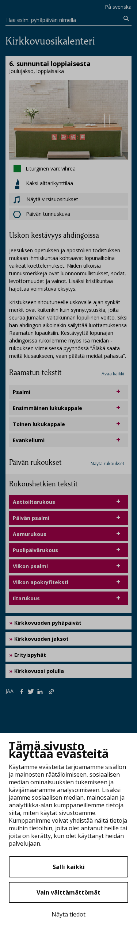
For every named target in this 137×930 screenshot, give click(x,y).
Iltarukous (26, 598)
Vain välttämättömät (68, 892)
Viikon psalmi (30, 566)
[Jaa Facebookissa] (23, 691)
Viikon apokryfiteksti (40, 582)
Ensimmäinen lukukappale (47, 408)
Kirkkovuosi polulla (39, 670)
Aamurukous (29, 534)
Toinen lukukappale (39, 424)
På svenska (118, 6)
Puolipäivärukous (35, 550)
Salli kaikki (69, 867)
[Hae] (126, 18)
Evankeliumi (29, 440)
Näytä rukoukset (107, 463)
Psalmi (21, 392)
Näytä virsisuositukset (51, 199)
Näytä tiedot (68, 914)
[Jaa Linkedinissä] (41, 691)
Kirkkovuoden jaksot (41, 638)
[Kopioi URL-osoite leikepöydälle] (52, 691)
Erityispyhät (30, 654)
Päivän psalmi (31, 517)
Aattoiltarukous (34, 501)
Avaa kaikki (113, 374)
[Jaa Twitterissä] (32, 691)
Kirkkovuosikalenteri (50, 41)
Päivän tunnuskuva (48, 213)
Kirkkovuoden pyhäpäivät (47, 622)
